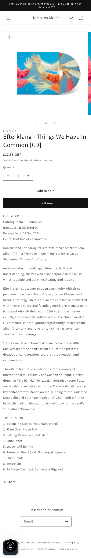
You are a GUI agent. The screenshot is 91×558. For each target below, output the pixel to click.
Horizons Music (29, 542)
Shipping (23, 160)
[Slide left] (36, 123)
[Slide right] (54, 123)
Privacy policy (26, 548)
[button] (8, 17)
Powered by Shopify (49, 542)
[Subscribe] (66, 521)
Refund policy (71, 542)
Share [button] (11, 482)
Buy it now (45, 203)
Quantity (8, 167)
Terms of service (46, 548)
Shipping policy (68, 548)
